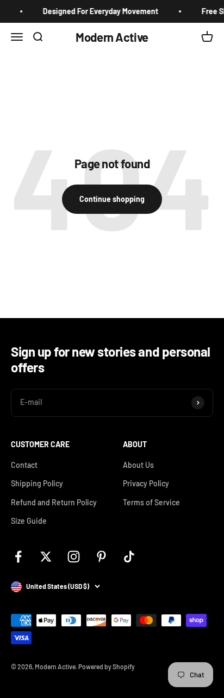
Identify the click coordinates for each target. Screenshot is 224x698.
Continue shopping (112, 199)
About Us (138, 464)
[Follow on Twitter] (46, 556)
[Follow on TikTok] (129, 556)
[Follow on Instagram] (73, 556)
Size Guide (29, 520)
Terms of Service (151, 502)
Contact (24, 464)
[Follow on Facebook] (18, 556)
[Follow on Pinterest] (101, 556)
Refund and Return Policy (54, 502)
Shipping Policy (37, 483)
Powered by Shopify (106, 666)
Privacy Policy (146, 483)
